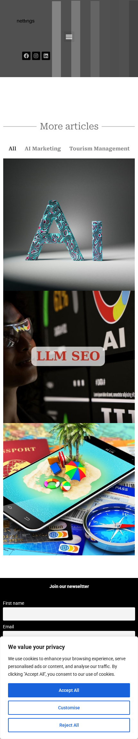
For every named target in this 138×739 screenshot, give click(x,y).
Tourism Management (99, 149)
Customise (69, 707)
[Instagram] (36, 56)
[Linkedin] (46, 56)
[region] (69, 687)
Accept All (69, 690)
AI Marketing (43, 149)
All (12, 149)
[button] (69, 36)
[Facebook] (26, 56)
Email (8, 627)
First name (13, 603)
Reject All (69, 725)
